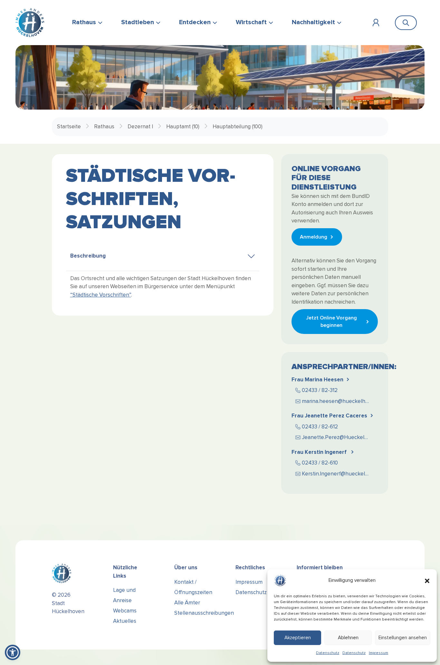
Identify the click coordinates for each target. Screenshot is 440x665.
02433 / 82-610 (320, 462)
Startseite (69, 126)
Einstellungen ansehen (402, 638)
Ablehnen (348, 638)
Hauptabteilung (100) (238, 126)
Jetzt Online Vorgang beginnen (331, 321)
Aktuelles (124, 621)
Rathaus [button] (84, 22)
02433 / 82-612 (320, 426)
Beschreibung (88, 255)
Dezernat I (140, 126)
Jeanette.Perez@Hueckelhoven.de (339, 437)
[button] (427, 580)
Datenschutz (327, 652)
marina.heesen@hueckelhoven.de (339, 401)
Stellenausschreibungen (204, 613)
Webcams (125, 610)
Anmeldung (313, 237)
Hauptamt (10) (182, 126)
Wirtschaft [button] (251, 22)
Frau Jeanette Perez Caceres (329, 415)
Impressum (378, 652)
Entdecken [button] (195, 22)
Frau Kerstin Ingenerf (320, 452)
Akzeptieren (297, 638)
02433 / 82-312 (320, 390)
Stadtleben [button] (137, 22)
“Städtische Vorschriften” (100, 294)
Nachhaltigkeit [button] (313, 22)
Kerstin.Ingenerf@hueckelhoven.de (339, 473)
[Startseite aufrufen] (29, 22)
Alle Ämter (187, 602)
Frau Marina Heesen (317, 379)
